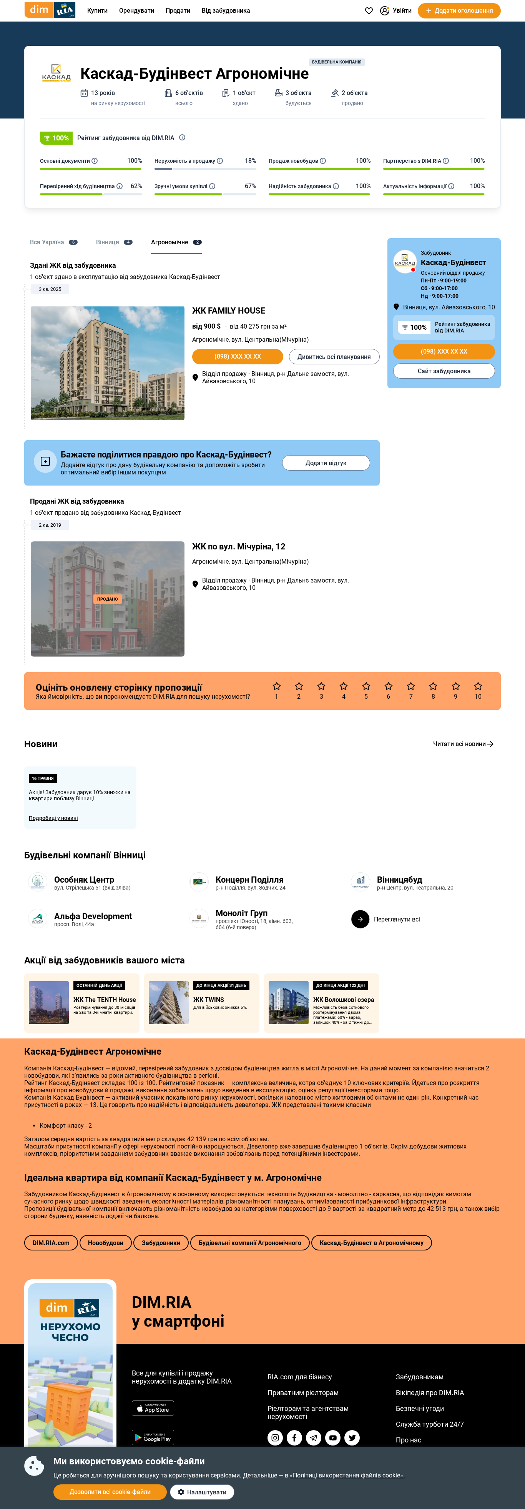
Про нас (408, 1440)
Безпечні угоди (420, 1408)
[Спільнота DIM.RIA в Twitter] (352, 1438)
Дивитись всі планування (334, 357)
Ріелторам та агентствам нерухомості (308, 1412)
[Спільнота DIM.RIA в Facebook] (294, 1438)
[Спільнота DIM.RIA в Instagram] (275, 1438)
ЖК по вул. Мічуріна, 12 (239, 546)
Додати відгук (326, 463)
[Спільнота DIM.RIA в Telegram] (313, 1438)
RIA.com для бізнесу (299, 1377)
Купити (97, 10)
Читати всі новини (459, 744)
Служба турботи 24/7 (430, 1424)
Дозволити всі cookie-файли (110, 1492)
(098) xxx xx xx (237, 356)
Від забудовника (226, 10)
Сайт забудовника (444, 371)
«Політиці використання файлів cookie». (347, 1475)
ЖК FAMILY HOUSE (228, 310)
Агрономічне (210, 339)
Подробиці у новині (53, 818)
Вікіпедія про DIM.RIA (430, 1393)
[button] (262, 138)
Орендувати (136, 10)
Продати (178, 10)
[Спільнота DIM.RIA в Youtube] (333, 1438)
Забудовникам (420, 1377)
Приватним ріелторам (303, 1393)
